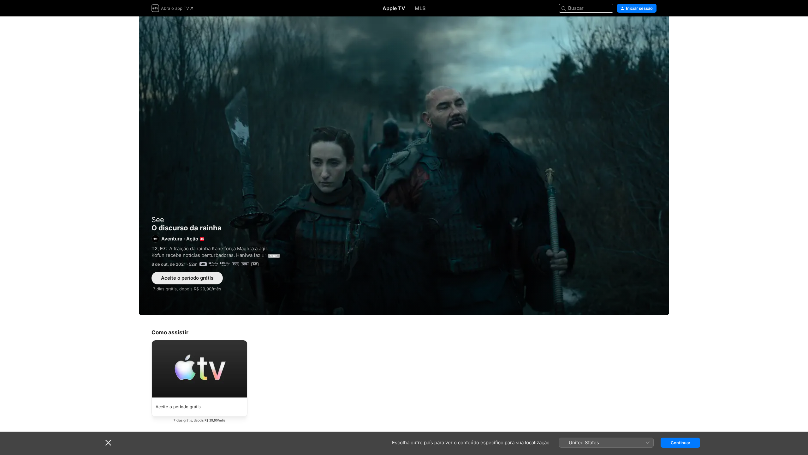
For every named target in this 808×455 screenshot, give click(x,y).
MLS (420, 8)
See (158, 219)
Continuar (680, 442)
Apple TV (394, 8)
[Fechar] (108, 443)
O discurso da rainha (404, 165)
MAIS (274, 256)
